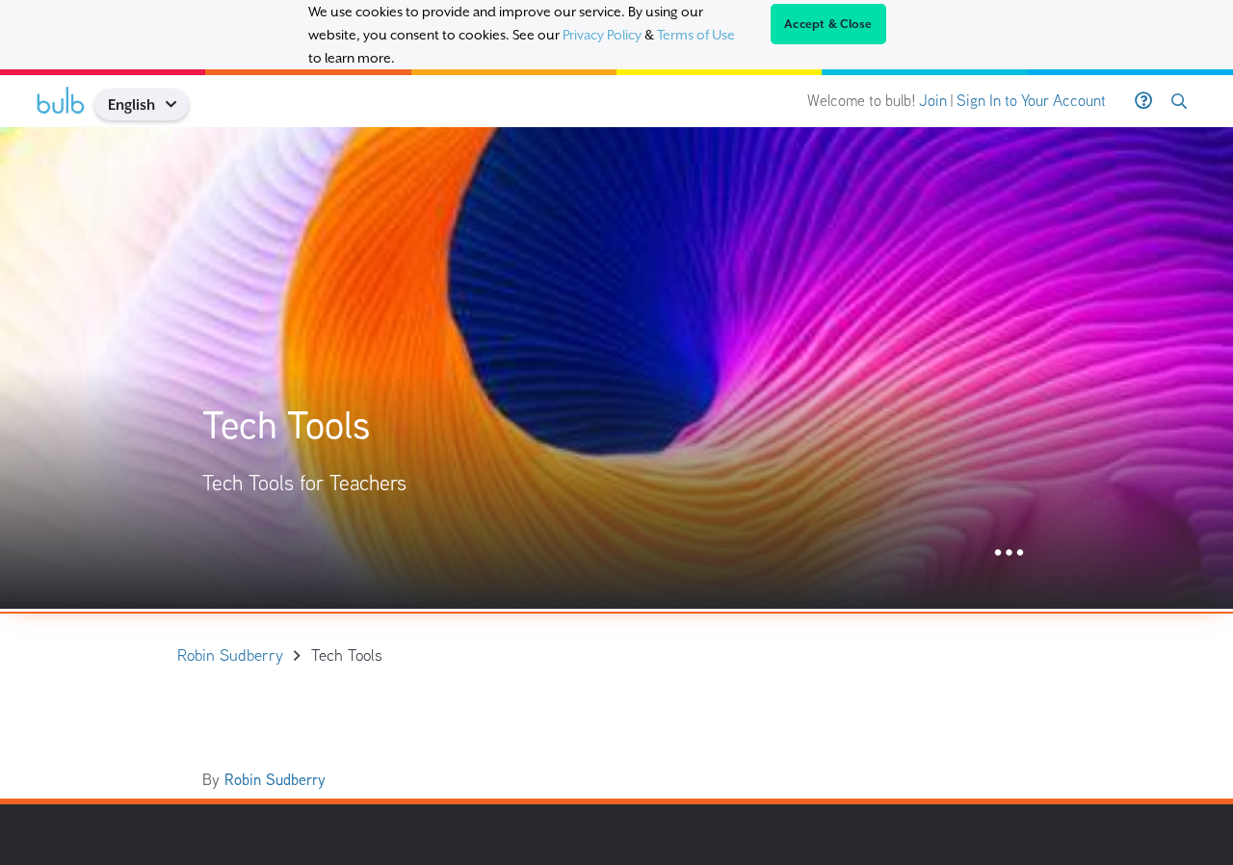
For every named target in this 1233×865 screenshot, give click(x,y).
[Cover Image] (616, 368)
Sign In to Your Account (1031, 101)
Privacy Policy (602, 34)
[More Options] (1009, 553)
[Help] (1143, 101)
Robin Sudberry (275, 780)
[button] (178, 104)
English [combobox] (131, 104)
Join (933, 101)
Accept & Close (828, 24)
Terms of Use (696, 34)
